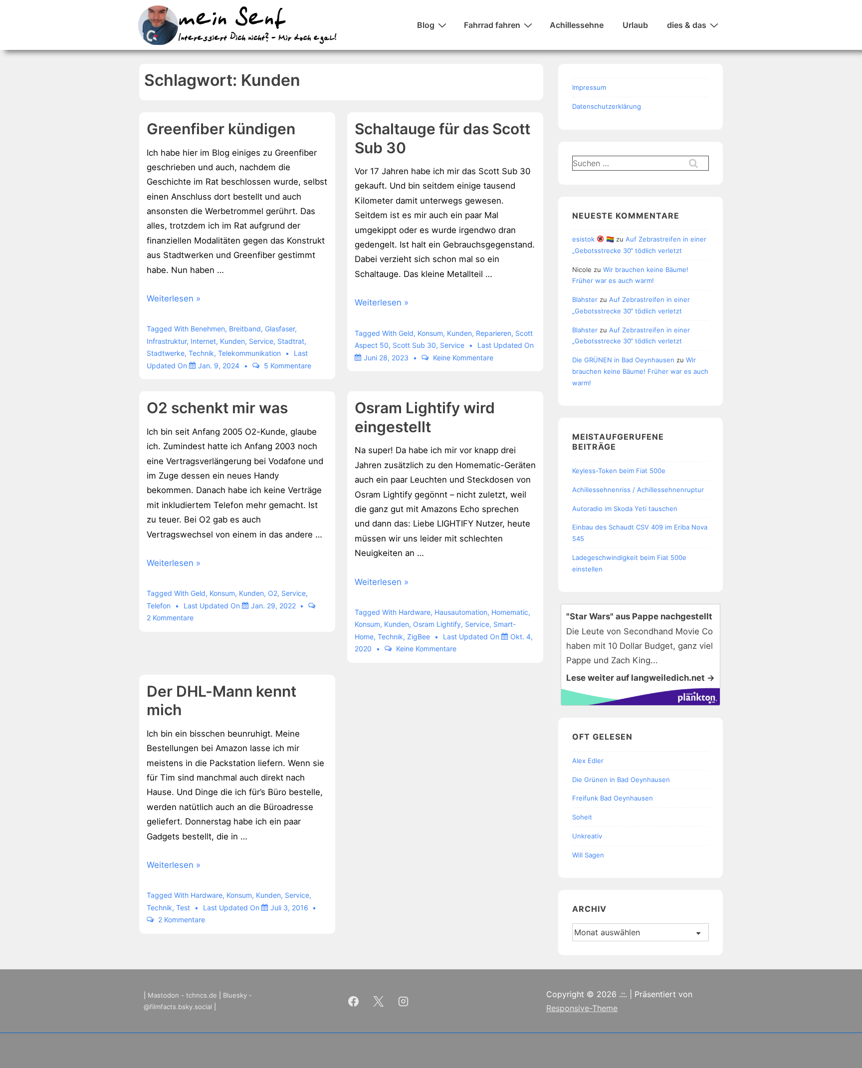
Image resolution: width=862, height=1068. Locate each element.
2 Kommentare (170, 617)
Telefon (159, 605)
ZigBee (418, 636)
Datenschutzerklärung (606, 106)
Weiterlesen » (174, 298)
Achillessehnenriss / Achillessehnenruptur (638, 490)
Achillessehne (577, 25)
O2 (272, 593)
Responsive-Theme (582, 1008)
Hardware (415, 612)
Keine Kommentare (463, 357)
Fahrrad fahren (492, 25)
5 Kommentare (287, 365)
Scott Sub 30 (414, 345)
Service (261, 341)
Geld (406, 333)
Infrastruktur (167, 341)
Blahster (585, 299)
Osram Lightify (437, 624)
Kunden (232, 341)
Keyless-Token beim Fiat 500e (618, 471)
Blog (425, 25)
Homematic (509, 612)
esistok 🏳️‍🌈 (593, 239)
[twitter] (378, 1001)
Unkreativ (587, 836)
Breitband (245, 328)
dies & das (686, 25)
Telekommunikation (249, 353)
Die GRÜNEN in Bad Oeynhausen (623, 360)
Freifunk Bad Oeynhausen (612, 798)
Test (183, 907)
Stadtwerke (166, 353)
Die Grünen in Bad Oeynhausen (621, 780)
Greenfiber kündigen (221, 129)
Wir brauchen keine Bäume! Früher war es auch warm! (640, 371)
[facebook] (353, 1001)
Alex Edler (588, 761)
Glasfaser (280, 328)
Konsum (430, 333)
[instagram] (403, 1001)
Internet (203, 341)
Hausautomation (460, 612)
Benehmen (208, 328)
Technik (201, 353)
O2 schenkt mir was (217, 408)
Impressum (589, 87)
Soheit (582, 817)
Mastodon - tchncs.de (182, 995)
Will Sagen (588, 855)
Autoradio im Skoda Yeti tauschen (624, 509)
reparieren (493, 333)
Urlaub (635, 25)
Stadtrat (290, 341)
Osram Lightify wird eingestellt (425, 417)
